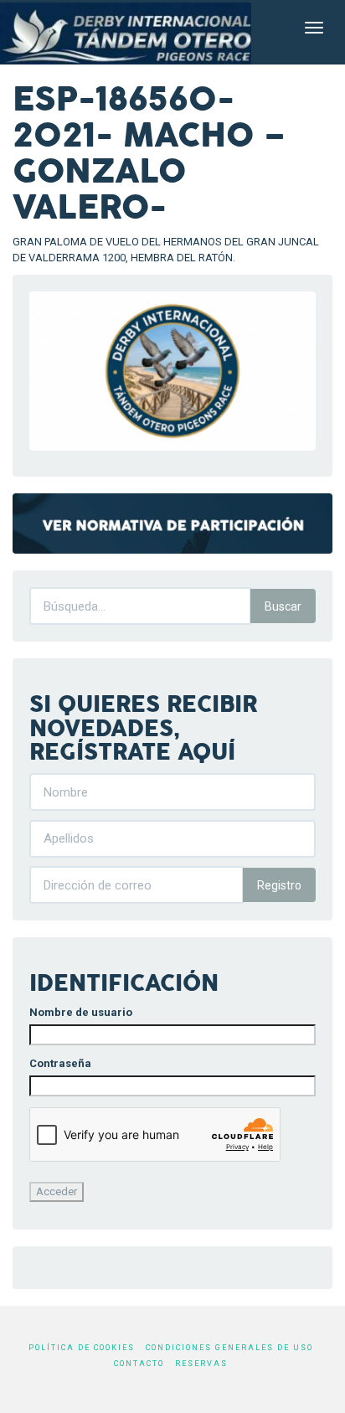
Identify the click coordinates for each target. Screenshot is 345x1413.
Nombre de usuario (80, 1012)
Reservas (201, 1363)
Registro (279, 885)
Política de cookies (81, 1347)
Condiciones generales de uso (229, 1347)
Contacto (139, 1363)
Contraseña (60, 1063)
